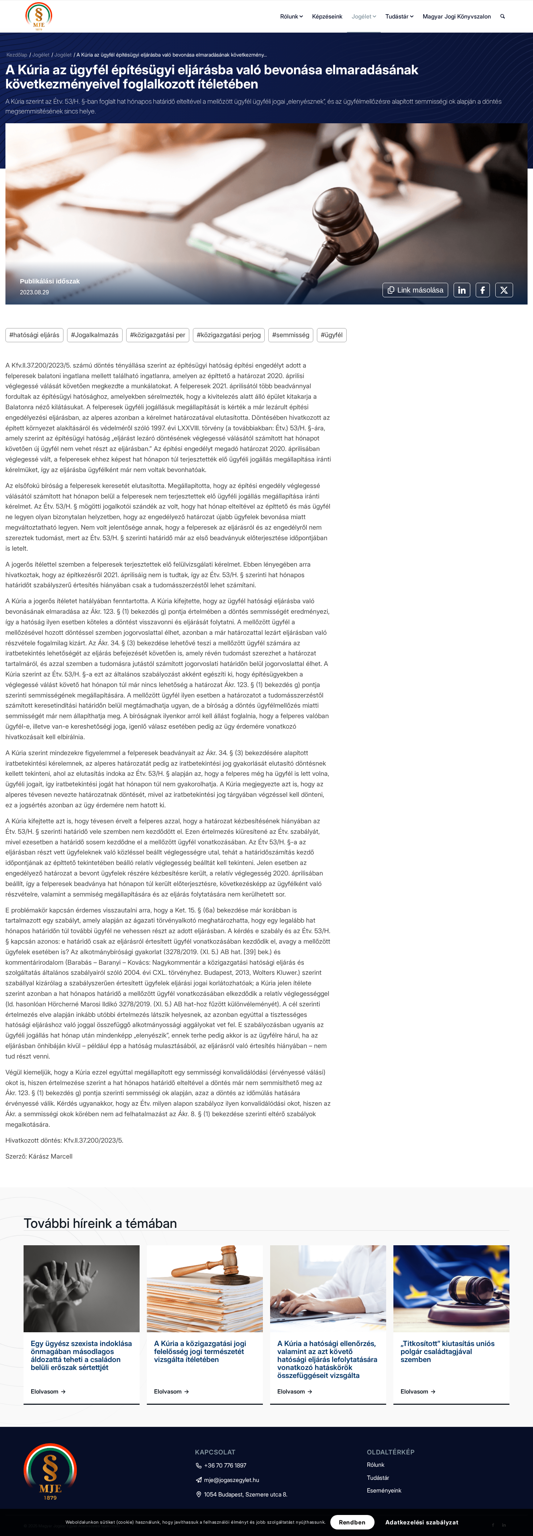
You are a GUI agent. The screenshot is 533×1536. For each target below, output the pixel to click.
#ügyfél (332, 335)
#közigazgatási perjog (229, 335)
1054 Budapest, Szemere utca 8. (241, 1494)
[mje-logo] (39, 16)
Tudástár (378, 1477)
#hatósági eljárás (34, 335)
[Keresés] (503, 16)
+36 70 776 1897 (220, 1465)
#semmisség (290, 335)
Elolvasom (48, 1391)
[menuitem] (291, 16)
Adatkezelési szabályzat (422, 1522)
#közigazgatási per (157, 335)
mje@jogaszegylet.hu (227, 1479)
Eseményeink (384, 1490)
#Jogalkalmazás (95, 335)
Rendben (352, 1522)
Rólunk (375, 1464)
